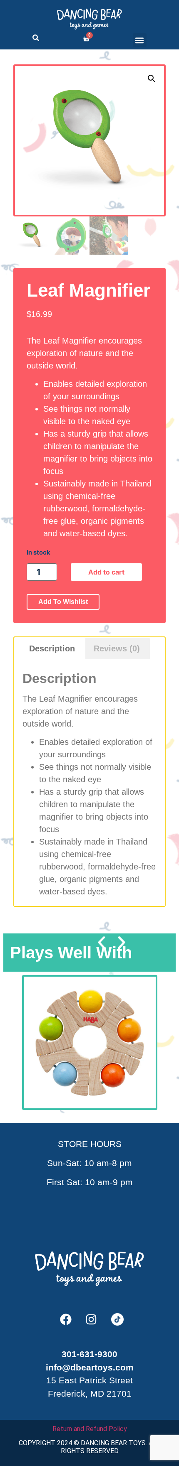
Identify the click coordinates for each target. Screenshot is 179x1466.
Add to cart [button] (93, 1083)
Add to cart (106, 572)
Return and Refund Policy (89, 1429)
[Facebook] (65, 1319)
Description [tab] (52, 648)
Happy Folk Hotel (94, 1035)
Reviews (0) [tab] (117, 648)
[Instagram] (91, 1319)
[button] (140, 40)
